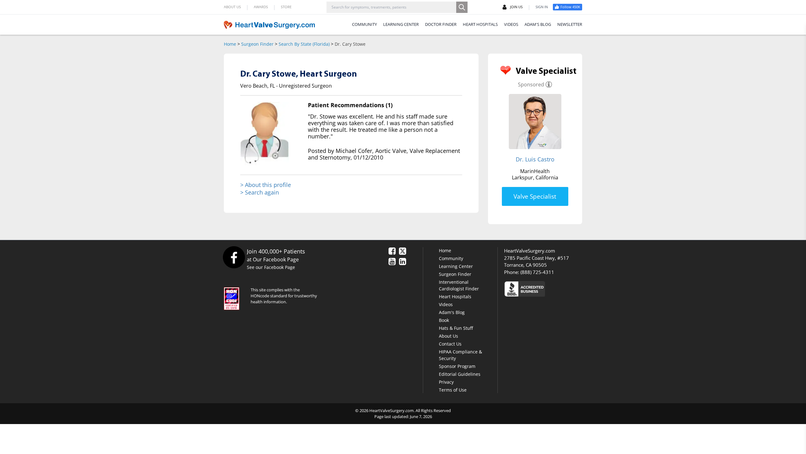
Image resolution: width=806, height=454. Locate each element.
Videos (446, 304)
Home (230, 44)
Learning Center (456, 266)
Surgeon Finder (257, 44)
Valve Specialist (535, 196)
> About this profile (265, 185)
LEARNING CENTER (401, 24)
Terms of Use (453, 390)
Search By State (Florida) (304, 44)
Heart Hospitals (455, 297)
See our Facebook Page (271, 267)
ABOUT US (232, 6)
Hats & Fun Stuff (456, 328)
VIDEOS (511, 24)
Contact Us (450, 344)
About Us (448, 336)
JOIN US (516, 6)
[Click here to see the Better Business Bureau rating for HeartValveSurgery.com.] (559, 289)
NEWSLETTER (569, 24)
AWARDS (261, 6)
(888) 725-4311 (537, 272)
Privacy (446, 382)
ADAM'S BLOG (538, 24)
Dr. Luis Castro (535, 159)
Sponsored (531, 84)
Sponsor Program (457, 366)
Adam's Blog (452, 312)
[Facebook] (234, 257)
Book (444, 320)
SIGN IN (542, 6)
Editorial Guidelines (459, 374)
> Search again (259, 192)
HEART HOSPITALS (480, 24)
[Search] (462, 7)
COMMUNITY (364, 24)
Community (451, 258)
